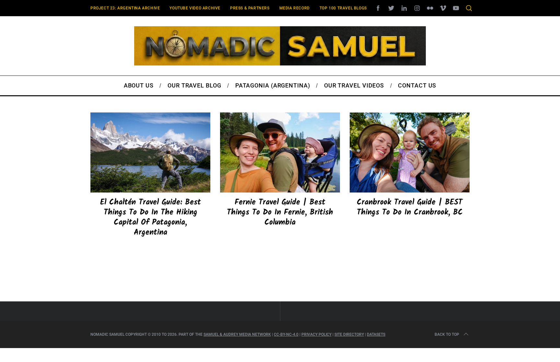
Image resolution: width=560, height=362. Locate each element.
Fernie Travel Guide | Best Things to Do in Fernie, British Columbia (280, 212)
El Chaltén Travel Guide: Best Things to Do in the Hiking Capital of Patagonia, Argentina (150, 217)
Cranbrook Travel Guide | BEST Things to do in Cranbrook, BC (410, 207)
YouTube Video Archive (194, 8)
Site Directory (349, 334)
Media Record (294, 8)
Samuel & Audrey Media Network (237, 334)
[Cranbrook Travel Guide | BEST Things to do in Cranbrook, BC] (410, 152)
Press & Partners (250, 8)
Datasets (376, 334)
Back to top (447, 334)
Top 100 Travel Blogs (343, 8)
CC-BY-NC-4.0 (286, 334)
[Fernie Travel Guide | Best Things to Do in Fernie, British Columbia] (280, 152)
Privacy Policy (316, 334)
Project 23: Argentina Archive (125, 8)
